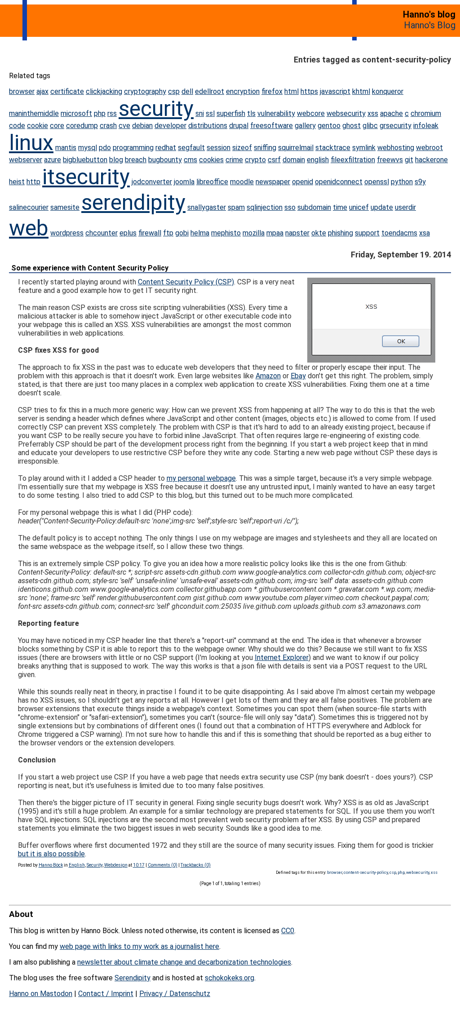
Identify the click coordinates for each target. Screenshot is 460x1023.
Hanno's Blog (430, 25)
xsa (424, 233)
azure (52, 159)
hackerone (431, 159)
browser (22, 91)
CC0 (287, 930)
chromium (426, 113)
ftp (168, 233)
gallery (305, 125)
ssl (210, 113)
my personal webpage (201, 478)
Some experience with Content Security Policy (89, 268)
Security (94, 865)
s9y (420, 181)
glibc (370, 125)
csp (174, 91)
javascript (335, 91)
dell (187, 91)
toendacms (399, 233)
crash (108, 125)
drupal (238, 125)
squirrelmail (296, 147)
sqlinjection (265, 207)
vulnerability (276, 113)
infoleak (425, 125)
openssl (376, 181)
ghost (351, 125)
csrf (274, 159)
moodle (242, 181)
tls (251, 113)
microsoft (76, 113)
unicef (359, 207)
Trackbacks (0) (196, 865)
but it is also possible (51, 854)
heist (17, 181)
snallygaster (206, 207)
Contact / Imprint (105, 993)
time (340, 207)
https (309, 91)
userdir (405, 207)
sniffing (265, 147)
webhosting (395, 147)
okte (318, 233)
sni (199, 113)
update (382, 207)
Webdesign (116, 865)
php (100, 113)
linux (31, 142)
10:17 (139, 865)
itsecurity (86, 177)
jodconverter (152, 181)
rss (112, 113)
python (402, 181)
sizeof (242, 147)
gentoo (329, 125)
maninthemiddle (34, 113)
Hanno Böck (51, 865)
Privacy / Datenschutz (174, 993)
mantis (65, 147)
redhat (165, 147)
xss (372, 113)
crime (234, 159)
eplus (128, 233)
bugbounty (165, 159)
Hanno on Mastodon (40, 993)
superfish (231, 113)
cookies (211, 159)
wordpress (67, 233)
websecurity (346, 113)
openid (302, 181)
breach (135, 159)
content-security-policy (366, 872)
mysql (87, 147)
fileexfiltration (353, 159)
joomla (184, 181)
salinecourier (29, 207)
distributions (207, 125)
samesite (65, 207)
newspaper (273, 181)
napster (297, 233)
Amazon (268, 376)
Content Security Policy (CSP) (186, 282)
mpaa (274, 233)
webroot (429, 147)
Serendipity (132, 978)
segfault (191, 147)
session (218, 147)
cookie (37, 125)
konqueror (387, 91)
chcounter (101, 233)
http (33, 181)
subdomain (314, 207)
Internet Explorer (282, 657)
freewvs (390, 159)
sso (290, 207)
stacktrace (332, 147)
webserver (25, 159)
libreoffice (212, 181)
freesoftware (271, 125)
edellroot (209, 91)
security (156, 108)
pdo (105, 147)
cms (190, 159)
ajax (42, 91)
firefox (272, 91)
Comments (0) (162, 865)
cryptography (145, 91)
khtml (361, 91)
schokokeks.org (229, 978)
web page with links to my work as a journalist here (139, 946)
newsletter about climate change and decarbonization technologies (184, 962)
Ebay (298, 376)
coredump (82, 125)
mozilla (254, 233)
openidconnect (339, 181)
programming (133, 147)
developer (170, 125)
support (367, 233)
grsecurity (395, 125)
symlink (364, 147)
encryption (243, 91)
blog (116, 159)
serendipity (133, 202)
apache (391, 113)
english (318, 159)
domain (294, 159)
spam (236, 207)
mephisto (226, 233)
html (291, 91)
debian (142, 125)
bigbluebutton (85, 159)
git (409, 159)
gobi (182, 233)
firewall (149, 233)
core (57, 125)
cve (124, 125)
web (29, 228)
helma (199, 233)
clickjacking (104, 91)
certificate (67, 91)
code (17, 125)
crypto (255, 159)
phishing (340, 233)
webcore (311, 113)
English (77, 865)
